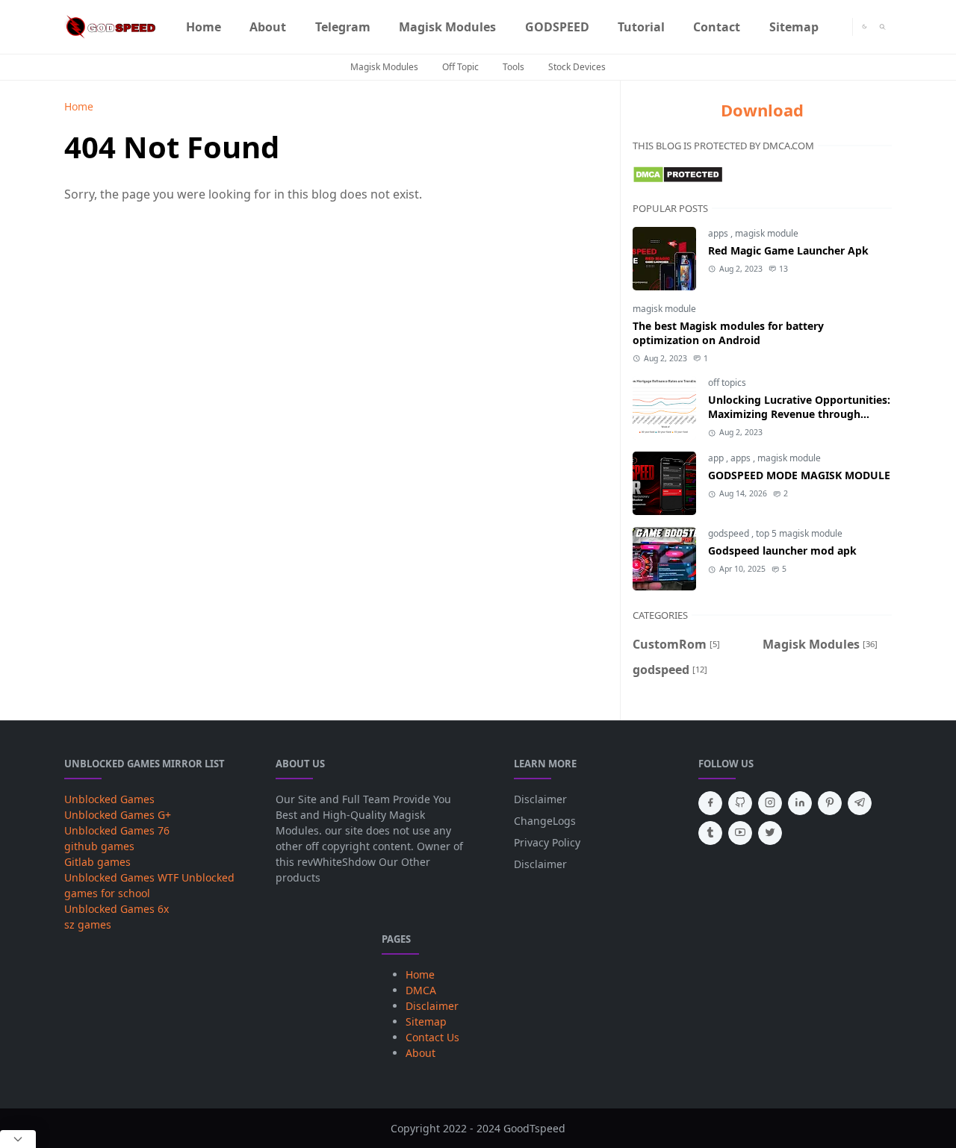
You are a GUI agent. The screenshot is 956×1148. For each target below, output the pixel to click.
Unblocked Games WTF (121, 877)
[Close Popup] (18, 1139)
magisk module (766, 233)
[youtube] (740, 833)
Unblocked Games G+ (117, 815)
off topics (727, 382)
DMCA (421, 990)
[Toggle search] (882, 26)
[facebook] (710, 803)
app (717, 458)
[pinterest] (830, 803)
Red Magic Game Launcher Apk (788, 250)
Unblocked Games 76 (117, 830)
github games (99, 846)
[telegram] (860, 803)
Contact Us (432, 1037)
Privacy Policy (547, 842)
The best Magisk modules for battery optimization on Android (728, 333)
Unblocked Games (109, 799)
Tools (513, 66)
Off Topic (460, 66)
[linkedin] (800, 803)
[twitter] (770, 833)
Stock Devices (577, 66)
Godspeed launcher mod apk (782, 550)
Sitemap (426, 1021)
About (420, 1053)
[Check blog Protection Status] (678, 173)
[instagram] (770, 803)
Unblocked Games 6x (116, 909)
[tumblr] (710, 833)
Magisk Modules (384, 66)
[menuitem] (203, 27)
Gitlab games (97, 862)
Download (762, 110)
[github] (740, 803)
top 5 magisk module (799, 533)
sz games (87, 924)
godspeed (729, 533)
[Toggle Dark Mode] (864, 26)
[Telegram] (841, 27)
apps (719, 233)
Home (420, 974)
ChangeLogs (545, 821)
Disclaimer (540, 799)
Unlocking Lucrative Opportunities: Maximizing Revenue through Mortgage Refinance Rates (799, 414)
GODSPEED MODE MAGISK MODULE (799, 475)
